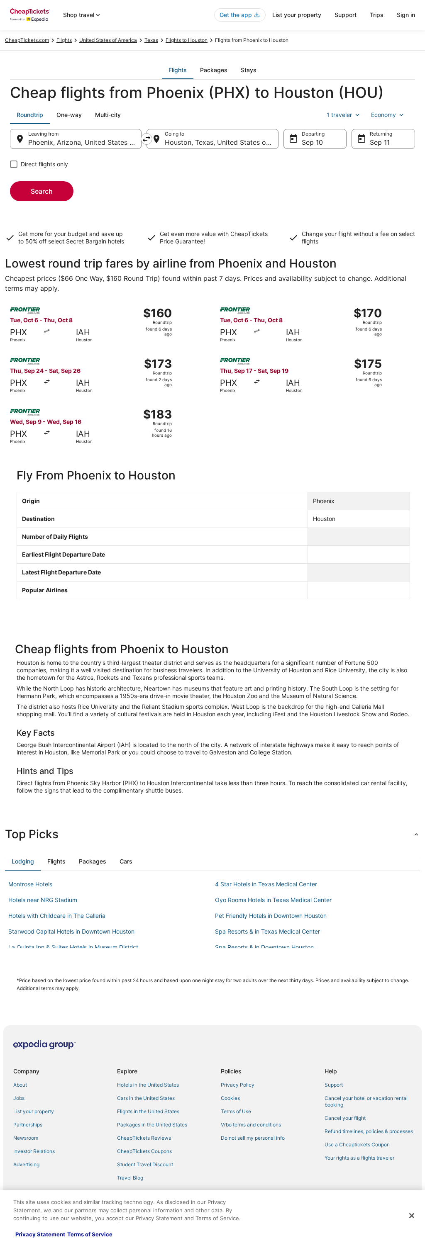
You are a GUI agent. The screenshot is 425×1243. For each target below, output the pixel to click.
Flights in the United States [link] (148, 1111)
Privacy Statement (40, 1234)
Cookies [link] (230, 1098)
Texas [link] (151, 40)
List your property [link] (33, 1111)
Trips (376, 14)
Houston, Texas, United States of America (221, 142)
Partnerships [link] (27, 1124)
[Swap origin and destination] (146, 139)
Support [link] (334, 1085)
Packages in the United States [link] (152, 1124)
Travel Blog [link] (130, 1178)
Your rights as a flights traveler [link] (359, 1158)
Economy (383, 114)
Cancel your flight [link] (345, 1118)
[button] (212, 834)
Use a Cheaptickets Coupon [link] (357, 1144)
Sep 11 (380, 142)
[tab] (177, 70)
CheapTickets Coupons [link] (144, 1151)
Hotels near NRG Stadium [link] (42, 899)
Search (42, 191)
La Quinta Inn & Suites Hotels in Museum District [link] (73, 947)
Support (346, 14)
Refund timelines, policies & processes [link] (369, 1131)
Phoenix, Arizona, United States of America (85, 142)
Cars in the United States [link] (146, 1098)
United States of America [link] (108, 40)
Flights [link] (64, 40)
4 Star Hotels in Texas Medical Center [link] (266, 884)
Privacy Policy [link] (237, 1085)
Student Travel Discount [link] (145, 1164)
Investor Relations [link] (34, 1151)
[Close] (412, 1216)
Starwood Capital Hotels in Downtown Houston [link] (71, 931)
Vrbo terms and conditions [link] (251, 1124)
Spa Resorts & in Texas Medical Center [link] (267, 931)
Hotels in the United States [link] (148, 1085)
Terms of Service (89, 1234)
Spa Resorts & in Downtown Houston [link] (264, 947)
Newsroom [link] (25, 1138)
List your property (296, 14)
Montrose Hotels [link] (30, 884)
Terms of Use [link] (236, 1111)
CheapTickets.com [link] (27, 40)
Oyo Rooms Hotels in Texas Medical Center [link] (273, 899)
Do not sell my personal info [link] (253, 1138)
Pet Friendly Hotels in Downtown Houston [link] (271, 915)
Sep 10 (312, 142)
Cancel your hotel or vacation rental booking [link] (366, 1101)
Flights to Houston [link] (187, 40)
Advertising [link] (26, 1164)
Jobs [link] (18, 1098)
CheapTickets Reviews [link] (144, 1138)
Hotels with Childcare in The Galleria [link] (56, 915)
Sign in (406, 14)
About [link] (20, 1085)
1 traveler (339, 114)
